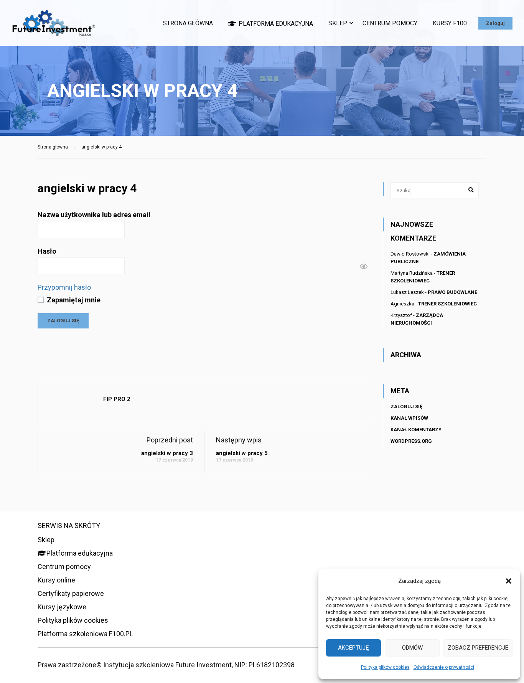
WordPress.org (411, 441)
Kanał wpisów (409, 418)
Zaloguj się (406, 406)
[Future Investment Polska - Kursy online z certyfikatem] (54, 27)
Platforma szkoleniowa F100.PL (85, 634)
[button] (508, 581)
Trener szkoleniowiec (447, 304)
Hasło (47, 251)
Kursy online (56, 580)
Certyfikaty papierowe (71, 593)
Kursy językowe (62, 607)
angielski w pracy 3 (167, 453)
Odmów (412, 647)
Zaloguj (495, 23)
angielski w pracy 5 (242, 453)
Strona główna (188, 23)
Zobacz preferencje (478, 647)
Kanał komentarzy (416, 429)
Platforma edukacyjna (276, 23)
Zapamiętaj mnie (73, 300)
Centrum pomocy (390, 23)
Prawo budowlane (452, 292)
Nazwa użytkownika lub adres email (94, 215)
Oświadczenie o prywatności (444, 667)
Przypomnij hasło (64, 287)
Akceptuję (353, 647)
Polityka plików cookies (385, 667)
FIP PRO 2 (116, 399)
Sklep (337, 23)
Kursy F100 (450, 23)
